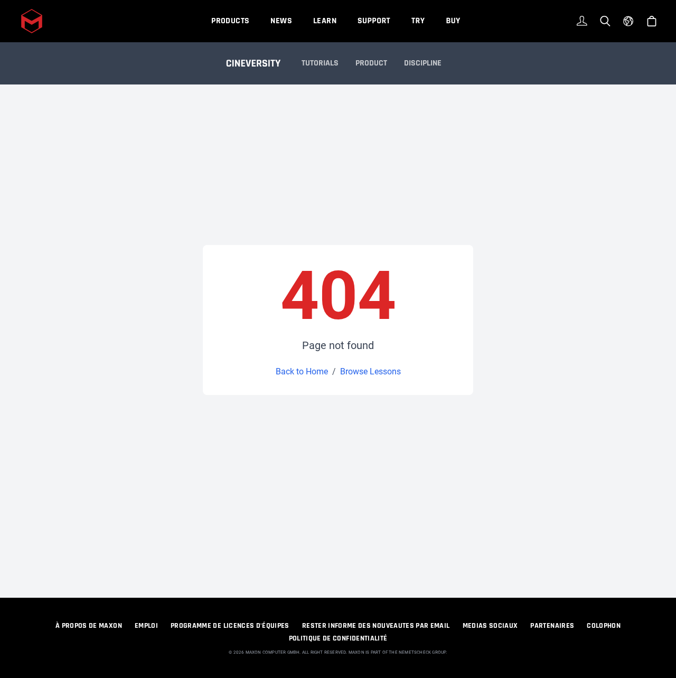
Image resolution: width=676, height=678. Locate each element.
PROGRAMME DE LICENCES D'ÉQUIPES (230, 625)
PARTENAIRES (552, 625)
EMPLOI (146, 625)
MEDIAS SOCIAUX (490, 625)
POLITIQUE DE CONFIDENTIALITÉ (338, 638)
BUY (453, 20)
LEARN (324, 20)
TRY (418, 20)
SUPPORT (374, 20)
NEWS (281, 20)
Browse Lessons (370, 371)
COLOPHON (604, 625)
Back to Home (302, 371)
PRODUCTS (230, 20)
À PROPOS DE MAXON (88, 625)
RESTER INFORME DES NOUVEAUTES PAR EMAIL (376, 625)
